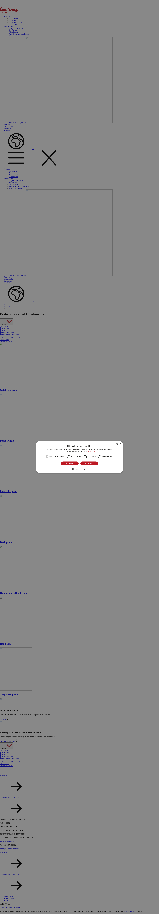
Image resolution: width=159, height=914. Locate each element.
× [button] (120, 443)
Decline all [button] (89, 463)
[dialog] (79, 457)
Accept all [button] (70, 463)
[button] (79, 469)
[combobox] (117, 444)
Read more (91, 451)
